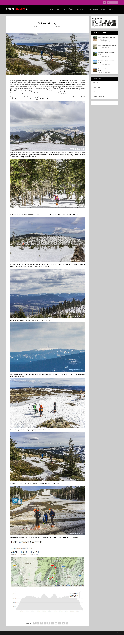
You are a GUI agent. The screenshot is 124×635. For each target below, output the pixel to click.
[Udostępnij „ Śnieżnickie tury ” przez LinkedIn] (52, 623)
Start (52, 9)
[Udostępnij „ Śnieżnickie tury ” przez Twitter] (38, 623)
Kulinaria (95, 83)
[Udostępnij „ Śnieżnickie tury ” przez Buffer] (56, 623)
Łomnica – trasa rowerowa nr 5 (106, 61)
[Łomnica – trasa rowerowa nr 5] (95, 62)
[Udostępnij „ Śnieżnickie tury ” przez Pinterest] (49, 623)
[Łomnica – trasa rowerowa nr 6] (95, 54)
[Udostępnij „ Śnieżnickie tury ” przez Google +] (41, 623)
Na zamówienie (69, 9)
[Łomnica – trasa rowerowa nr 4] (95, 70)
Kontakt (112, 9)
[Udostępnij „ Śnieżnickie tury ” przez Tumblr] (45, 623)
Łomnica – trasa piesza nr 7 (107, 45)
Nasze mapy (81, 9)
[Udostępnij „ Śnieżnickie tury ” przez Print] (67, 623)
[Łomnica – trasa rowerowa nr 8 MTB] (95, 38)
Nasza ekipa (93, 9)
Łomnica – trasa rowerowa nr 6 (106, 53)
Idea (58, 9)
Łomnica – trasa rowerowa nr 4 (106, 69)
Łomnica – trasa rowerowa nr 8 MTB (106, 38)
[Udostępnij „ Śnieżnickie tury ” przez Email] (63, 623)
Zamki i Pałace (97, 96)
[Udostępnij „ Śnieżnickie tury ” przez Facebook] (34, 623)
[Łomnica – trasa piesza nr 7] (95, 46)
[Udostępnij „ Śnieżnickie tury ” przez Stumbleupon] (59, 623)
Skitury (95, 92)
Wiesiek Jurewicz (47, 27)
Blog (103, 9)
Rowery (108, 41)
